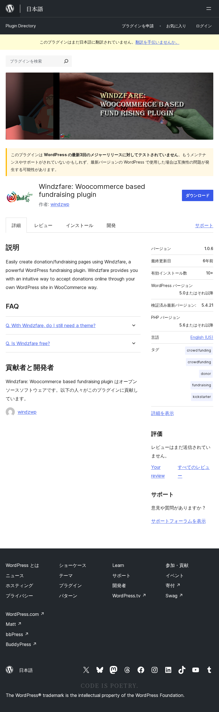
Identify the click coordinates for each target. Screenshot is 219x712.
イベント (175, 575)
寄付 (173, 585)
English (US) (201, 337)
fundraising (201, 385)
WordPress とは (22, 565)
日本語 (26, 670)
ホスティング (19, 585)
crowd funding (199, 350)
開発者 (119, 585)
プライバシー (19, 596)
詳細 (16, 225)
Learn (118, 565)
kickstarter (202, 397)
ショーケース (72, 565)
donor (206, 374)
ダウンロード (198, 195)
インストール (79, 225)
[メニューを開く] (210, 8)
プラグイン (70, 585)
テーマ (66, 575)
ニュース (15, 575)
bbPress (17, 634)
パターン (68, 596)
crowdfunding (199, 362)
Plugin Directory (21, 25)
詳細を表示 (162, 413)
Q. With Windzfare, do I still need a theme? (51, 325)
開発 (111, 225)
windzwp (59, 204)
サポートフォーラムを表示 (178, 521)
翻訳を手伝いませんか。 (157, 42)
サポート (204, 225)
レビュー (43, 225)
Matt (14, 624)
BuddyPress (21, 644)
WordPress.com (25, 614)
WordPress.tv (129, 596)
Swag (174, 596)
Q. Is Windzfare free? (28, 343)
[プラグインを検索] (66, 61)
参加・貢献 (177, 565)
